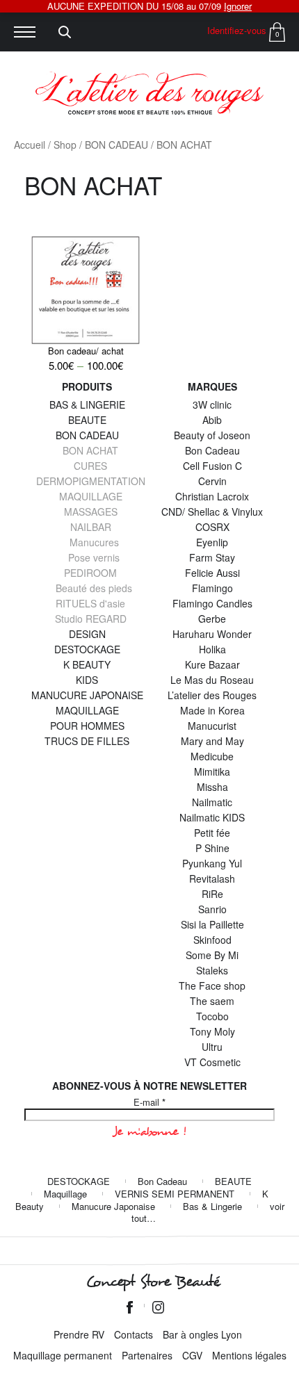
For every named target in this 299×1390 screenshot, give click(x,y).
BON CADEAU (116, 145)
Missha (212, 787)
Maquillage (65, 1193)
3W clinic (212, 404)
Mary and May (212, 741)
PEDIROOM (90, 573)
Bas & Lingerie (212, 1206)
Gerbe (212, 619)
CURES (90, 466)
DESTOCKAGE (87, 649)
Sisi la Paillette (212, 924)
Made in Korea (212, 710)
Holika (212, 649)
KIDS (87, 680)
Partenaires (147, 1355)
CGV (192, 1355)
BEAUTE (87, 420)
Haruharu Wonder (212, 634)
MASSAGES (91, 511)
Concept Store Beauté (153, 1281)
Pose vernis (94, 557)
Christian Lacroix (212, 496)
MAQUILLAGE (90, 496)
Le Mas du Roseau (212, 680)
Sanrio (212, 909)
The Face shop (212, 985)
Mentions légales (249, 1355)
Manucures (94, 542)
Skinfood (212, 940)
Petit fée (212, 833)
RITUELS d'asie (90, 603)
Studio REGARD (91, 619)
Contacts (133, 1334)
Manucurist (212, 726)
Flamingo (212, 588)
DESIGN (87, 634)
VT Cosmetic (212, 1062)
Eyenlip (212, 542)
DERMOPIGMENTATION (90, 481)
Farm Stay (212, 557)
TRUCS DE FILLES (87, 741)
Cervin (212, 481)
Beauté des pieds (94, 588)
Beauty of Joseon (212, 435)
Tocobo (212, 1016)
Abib (212, 420)
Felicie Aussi (212, 573)
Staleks (212, 970)
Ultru (212, 1047)
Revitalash (212, 878)
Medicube (212, 756)
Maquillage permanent (62, 1355)
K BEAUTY (87, 664)
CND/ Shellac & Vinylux (212, 511)
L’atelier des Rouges (212, 695)
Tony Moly (212, 1031)
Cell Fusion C (212, 466)
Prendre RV (79, 1334)
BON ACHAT (90, 450)
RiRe (212, 894)
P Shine (212, 848)
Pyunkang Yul (212, 863)
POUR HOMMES (87, 726)
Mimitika (212, 771)
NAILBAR (90, 527)
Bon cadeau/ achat (86, 350)
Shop (65, 145)
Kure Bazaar (212, 664)
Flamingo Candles (212, 603)
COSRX (212, 527)
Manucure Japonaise (113, 1206)
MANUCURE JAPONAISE (87, 695)
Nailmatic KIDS (212, 817)
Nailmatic (212, 802)
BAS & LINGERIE (87, 404)
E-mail (149, 1102)
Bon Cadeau (212, 450)
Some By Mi (212, 955)
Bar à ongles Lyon (202, 1334)
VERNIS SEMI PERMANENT (174, 1193)
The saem (212, 1001)
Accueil (29, 145)
